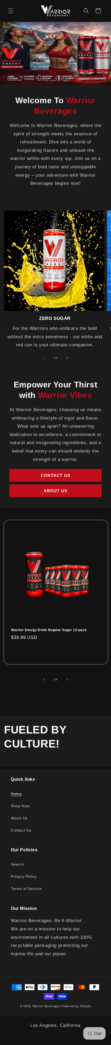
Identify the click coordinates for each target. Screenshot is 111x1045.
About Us (56, 490)
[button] (11, 11)
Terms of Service (26, 888)
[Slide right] (67, 358)
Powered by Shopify (76, 1006)
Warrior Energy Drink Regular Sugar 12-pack (48, 630)
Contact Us (55, 475)
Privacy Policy (23, 876)
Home (16, 794)
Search (17, 864)
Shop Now (20, 806)
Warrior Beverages (47, 1006)
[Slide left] (44, 358)
